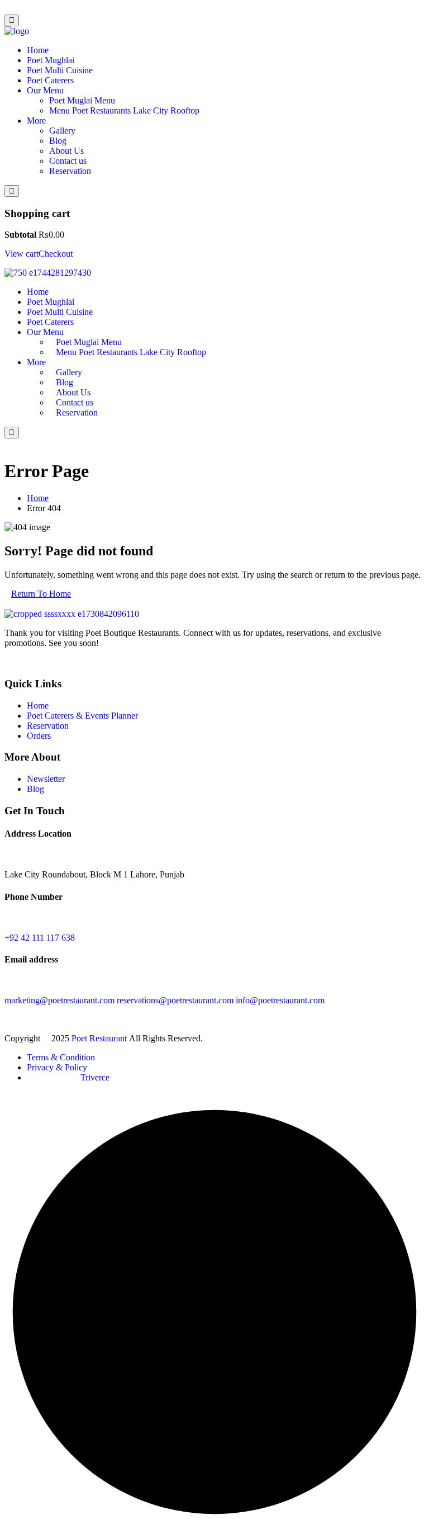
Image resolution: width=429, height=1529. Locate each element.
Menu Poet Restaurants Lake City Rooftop (124, 110)
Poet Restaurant (100, 1038)
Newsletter (46, 779)
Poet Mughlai (50, 60)
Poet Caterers (50, 80)
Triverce (94, 1077)
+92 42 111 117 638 (39, 937)
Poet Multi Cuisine (60, 70)
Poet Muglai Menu (82, 100)
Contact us (68, 161)
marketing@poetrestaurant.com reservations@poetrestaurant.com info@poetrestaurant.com (164, 1000)
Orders (39, 735)
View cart (21, 253)
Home (38, 50)
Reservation (70, 171)
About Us (66, 150)
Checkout (56, 253)
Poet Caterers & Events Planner (82, 715)
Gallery (62, 130)
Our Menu (45, 90)
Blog (57, 140)
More (36, 120)
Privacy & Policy (57, 1067)
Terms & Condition (61, 1057)
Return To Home (41, 593)
